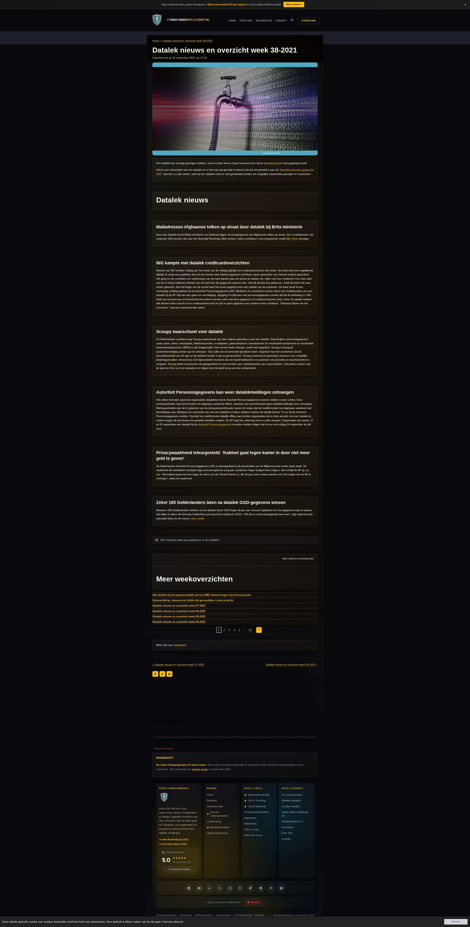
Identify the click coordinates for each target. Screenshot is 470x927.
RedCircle (169, 749)
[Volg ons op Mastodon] (250, 888)
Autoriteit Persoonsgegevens (215, 424)
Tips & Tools (251, 829)
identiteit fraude (273, 163)
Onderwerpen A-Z (292, 821)
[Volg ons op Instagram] (230, 888)
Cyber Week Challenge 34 (295, 814)
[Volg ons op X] (219, 888)
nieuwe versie (200, 769)
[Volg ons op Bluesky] (240, 888)
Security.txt (186, 915)
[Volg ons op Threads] (271, 888)
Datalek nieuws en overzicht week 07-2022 (179, 605)
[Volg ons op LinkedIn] (209, 888)
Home (155, 40)
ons (175, 174)
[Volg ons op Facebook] (260, 888)
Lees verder (198, 518)
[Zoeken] (292, 20)
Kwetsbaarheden (220, 827)
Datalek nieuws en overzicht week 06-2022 (179, 611)
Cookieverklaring (243, 915)
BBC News (292, 238)
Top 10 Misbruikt (257, 806)
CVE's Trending (256, 800)
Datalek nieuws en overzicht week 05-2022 (179, 616)
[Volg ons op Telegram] (189, 888)
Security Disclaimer (166, 915)
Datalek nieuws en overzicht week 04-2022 (179, 621)
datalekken (180, 645)
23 (250, 629)
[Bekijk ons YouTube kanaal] (199, 888)
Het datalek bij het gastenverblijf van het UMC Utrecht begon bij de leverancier (202, 594)
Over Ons (287, 832)
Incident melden (291, 806)
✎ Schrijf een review (179, 869)
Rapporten (250, 817)
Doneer (255, 902)
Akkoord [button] (455, 921)
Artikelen (212, 800)
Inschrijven (288, 827)
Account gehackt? (292, 794)
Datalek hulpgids (291, 800)
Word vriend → (294, 4)
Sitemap (259, 915)
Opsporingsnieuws (217, 832)
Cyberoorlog (214, 821)
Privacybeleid (223, 915)
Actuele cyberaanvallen (219, 814)
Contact (286, 838)
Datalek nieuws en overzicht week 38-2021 (188, 40)
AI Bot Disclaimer (204, 915)
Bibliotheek (250, 823)
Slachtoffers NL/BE (258, 794)
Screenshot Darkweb (256, 812)
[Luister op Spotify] (281, 888)
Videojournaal (215, 806)
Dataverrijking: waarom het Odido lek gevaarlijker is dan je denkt (193, 600)
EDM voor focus (253, 835)
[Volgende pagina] (259, 630)
